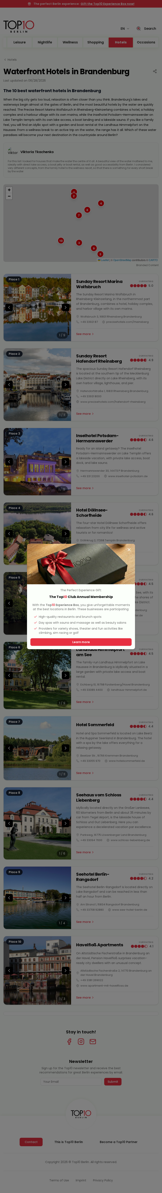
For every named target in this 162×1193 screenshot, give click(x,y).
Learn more (81, 642)
